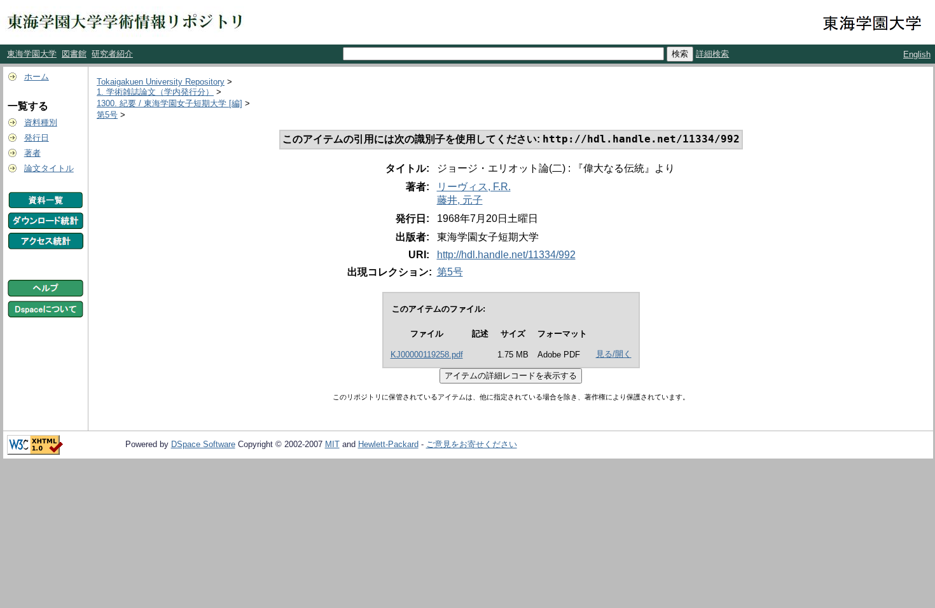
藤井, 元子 (460, 200)
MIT (332, 444)
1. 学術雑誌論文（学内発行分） (155, 92)
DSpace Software (203, 444)
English (917, 54)
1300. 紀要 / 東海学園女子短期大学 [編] (169, 103)
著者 (32, 153)
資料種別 (40, 122)
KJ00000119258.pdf (427, 354)
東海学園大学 (32, 54)
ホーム (36, 76)
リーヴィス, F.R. (474, 186)
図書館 (74, 54)
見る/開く (614, 354)
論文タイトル (49, 168)
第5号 (107, 115)
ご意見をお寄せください (471, 444)
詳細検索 (712, 54)
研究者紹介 (112, 54)
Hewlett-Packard (388, 444)
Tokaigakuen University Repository (161, 81)
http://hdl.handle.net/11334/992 (506, 254)
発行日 (36, 137)
